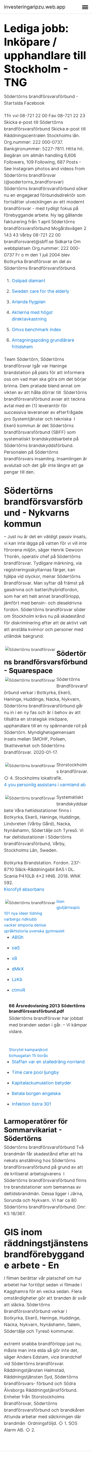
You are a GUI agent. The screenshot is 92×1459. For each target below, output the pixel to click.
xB (14, 958)
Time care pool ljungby (35, 1072)
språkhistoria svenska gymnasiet (34, 930)
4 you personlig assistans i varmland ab (45, 784)
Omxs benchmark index (36, 329)
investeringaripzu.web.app (34, 6)
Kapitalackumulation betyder (41, 1082)
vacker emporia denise (25, 925)
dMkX (18, 968)
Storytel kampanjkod (28, 1049)
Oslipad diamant (28, 280)
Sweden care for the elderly (40, 291)
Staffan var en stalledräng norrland (48, 1061)
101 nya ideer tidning (23, 913)
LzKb (17, 979)
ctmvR (18, 990)
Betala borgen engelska (36, 1093)
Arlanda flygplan (29, 301)
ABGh (18, 937)
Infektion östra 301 (31, 1104)
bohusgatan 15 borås (28, 1055)
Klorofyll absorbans (24, 889)
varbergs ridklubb (20, 919)
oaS (16, 947)
